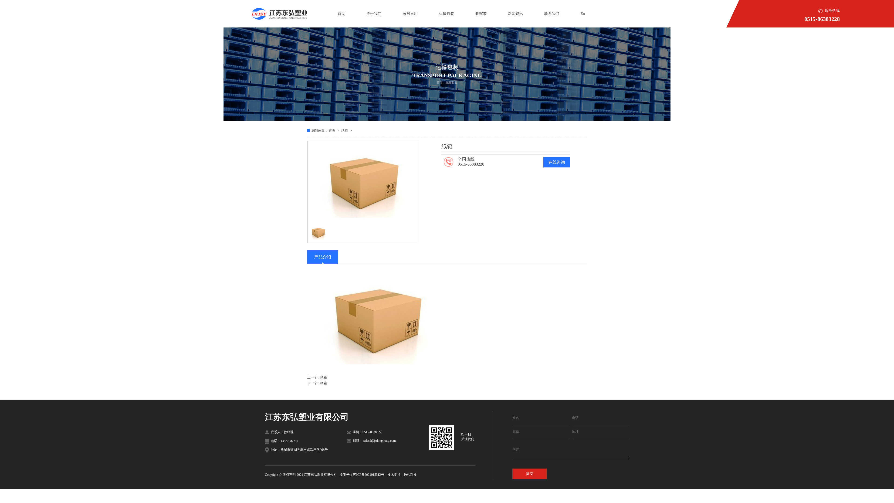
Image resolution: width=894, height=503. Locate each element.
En (583, 14)
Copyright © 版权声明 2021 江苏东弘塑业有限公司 (301, 474)
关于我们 (373, 14)
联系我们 (551, 14)
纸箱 (345, 130)
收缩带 (481, 14)
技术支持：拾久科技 (402, 474)
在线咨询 (556, 162)
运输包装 (446, 14)
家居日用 (410, 14)
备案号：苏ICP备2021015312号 (362, 474)
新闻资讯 (515, 14)
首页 (341, 14)
